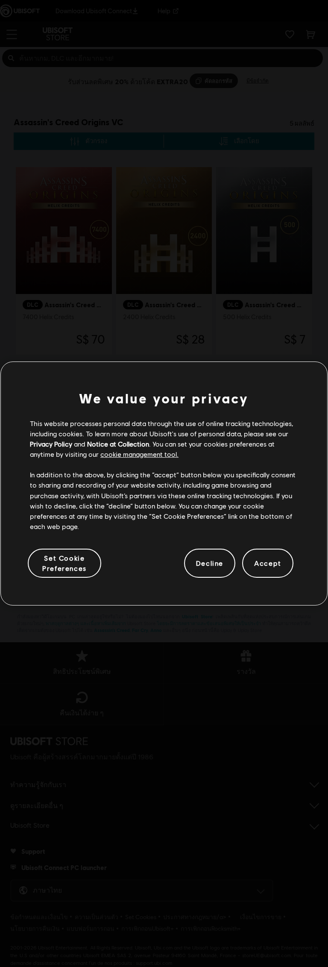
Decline (209, 563)
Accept (267, 563)
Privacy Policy (51, 444)
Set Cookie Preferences (64, 563)
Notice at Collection (118, 444)
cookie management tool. (139, 454)
